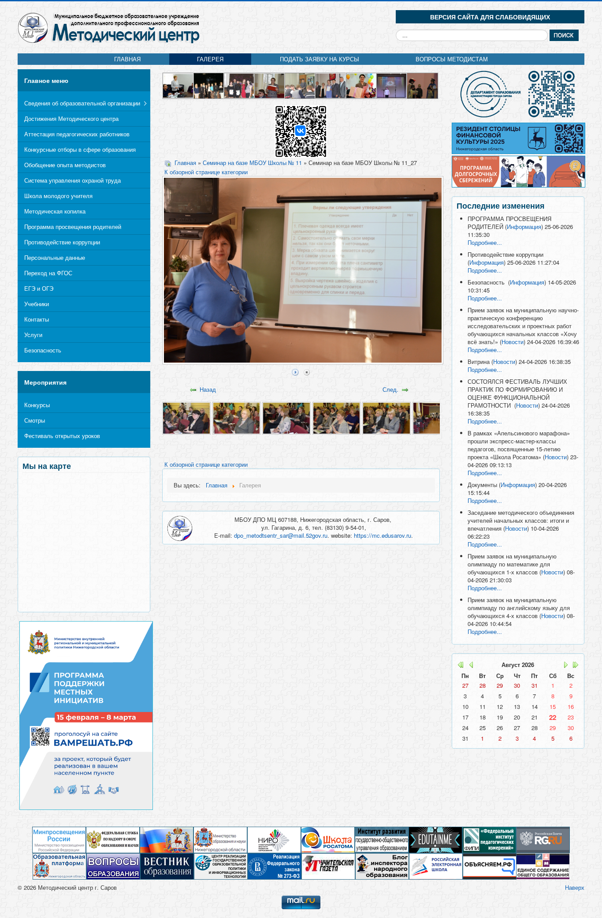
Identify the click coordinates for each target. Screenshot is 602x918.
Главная (127, 59)
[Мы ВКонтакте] (300, 131)
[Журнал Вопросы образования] (113, 865)
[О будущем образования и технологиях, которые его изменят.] (435, 839)
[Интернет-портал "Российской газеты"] (543, 839)
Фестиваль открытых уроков (62, 435)
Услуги (33, 334)
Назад (208, 389)
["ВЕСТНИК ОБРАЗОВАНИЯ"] (167, 865)
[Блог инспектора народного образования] (382, 865)
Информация (524, 226)
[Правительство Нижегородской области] (166, 839)
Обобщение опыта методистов (65, 165)
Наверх (574, 887)
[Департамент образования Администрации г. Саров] (518, 94)
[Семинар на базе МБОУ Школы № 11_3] (286, 417)
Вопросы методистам (452, 59)
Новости (513, 341)
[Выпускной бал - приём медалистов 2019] (331, 85)
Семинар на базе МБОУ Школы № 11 (252, 162)
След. (390, 389)
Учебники (36, 304)
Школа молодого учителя (58, 195)
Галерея (210, 59)
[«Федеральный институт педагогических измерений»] (489, 839)
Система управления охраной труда (72, 180)
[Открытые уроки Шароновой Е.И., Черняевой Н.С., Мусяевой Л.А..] (300, 85)
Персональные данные (54, 257)
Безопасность (42, 350)
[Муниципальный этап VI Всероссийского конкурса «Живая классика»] (392, 85)
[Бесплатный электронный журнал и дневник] (59, 865)
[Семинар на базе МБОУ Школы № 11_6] (436, 417)
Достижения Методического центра (71, 118)
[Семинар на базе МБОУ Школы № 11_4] (336, 417)
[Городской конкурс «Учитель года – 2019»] (362, 85)
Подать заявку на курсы (319, 59)
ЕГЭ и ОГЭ (38, 288)
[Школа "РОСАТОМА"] (328, 839)
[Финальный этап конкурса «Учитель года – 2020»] (178, 85)
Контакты (36, 319)
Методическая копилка (54, 211)
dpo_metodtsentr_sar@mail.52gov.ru (280, 535)
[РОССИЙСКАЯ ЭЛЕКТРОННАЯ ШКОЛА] (436, 865)
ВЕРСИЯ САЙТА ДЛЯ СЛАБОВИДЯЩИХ (490, 16)
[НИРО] (274, 839)
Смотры (34, 420)
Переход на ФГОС (48, 273)
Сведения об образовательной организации (82, 103)
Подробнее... (485, 242)
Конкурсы (37, 405)
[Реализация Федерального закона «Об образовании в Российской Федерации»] (274, 865)
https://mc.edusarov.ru (382, 535)
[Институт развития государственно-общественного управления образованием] (382, 839)
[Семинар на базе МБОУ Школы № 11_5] (386, 417)
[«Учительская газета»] (328, 865)
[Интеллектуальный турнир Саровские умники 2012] (209, 85)
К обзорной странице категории (206, 172)
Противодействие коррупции (62, 242)
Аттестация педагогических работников (77, 134)
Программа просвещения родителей (72, 226)
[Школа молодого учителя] (270, 85)
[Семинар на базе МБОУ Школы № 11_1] (186, 417)
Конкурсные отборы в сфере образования (80, 149)
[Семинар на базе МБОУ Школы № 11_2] (236, 417)
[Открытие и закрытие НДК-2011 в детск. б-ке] (422, 85)
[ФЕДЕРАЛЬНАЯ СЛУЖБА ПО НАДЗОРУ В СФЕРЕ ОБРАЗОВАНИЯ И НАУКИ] (113, 839)
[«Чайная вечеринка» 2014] (239, 85)
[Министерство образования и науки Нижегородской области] (220, 839)
